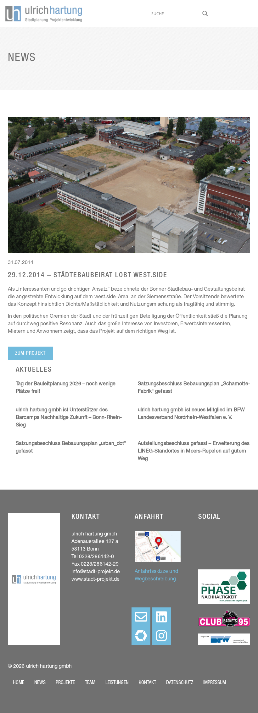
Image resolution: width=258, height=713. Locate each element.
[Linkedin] (161, 616)
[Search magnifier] (205, 13)
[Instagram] (161, 635)
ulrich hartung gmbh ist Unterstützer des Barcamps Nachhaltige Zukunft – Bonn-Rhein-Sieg (69, 418)
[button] (30, 353)
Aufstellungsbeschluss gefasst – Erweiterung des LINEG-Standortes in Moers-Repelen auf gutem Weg (194, 452)
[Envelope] (141, 616)
